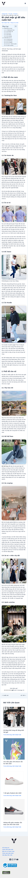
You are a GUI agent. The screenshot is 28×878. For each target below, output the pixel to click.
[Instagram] (13, 859)
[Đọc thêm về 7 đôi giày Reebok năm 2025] (14, 780)
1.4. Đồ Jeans (8, 34)
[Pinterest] (15, 859)
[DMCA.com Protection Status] (6, 872)
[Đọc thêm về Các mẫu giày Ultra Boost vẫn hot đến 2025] (14, 748)
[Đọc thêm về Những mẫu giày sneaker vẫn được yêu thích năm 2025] (14, 809)
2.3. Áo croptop (9, 42)
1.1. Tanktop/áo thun (9, 30)
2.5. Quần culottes (9, 45)
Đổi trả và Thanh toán (8, 851)
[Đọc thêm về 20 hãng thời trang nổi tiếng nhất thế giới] (14, 717)
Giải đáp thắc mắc (7, 855)
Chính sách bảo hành (8, 853)
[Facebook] (10, 859)
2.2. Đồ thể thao (9, 40)
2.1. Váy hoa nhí (9, 39)
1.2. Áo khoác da (9, 31)
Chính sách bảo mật (7, 849)
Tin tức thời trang (7, 734)
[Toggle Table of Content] (14, 26)
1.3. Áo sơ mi (8, 33)
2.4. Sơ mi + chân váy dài (11, 43)
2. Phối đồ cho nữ (7, 37)
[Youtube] (17, 859)
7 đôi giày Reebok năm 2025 (12, 793)
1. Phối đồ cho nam (7, 28)
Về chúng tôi (5, 847)
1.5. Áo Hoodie (9, 36)
